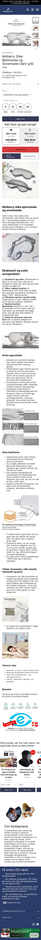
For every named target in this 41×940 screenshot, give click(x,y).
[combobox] (8, 784)
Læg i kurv (9, 790)
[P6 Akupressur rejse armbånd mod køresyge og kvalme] (8, 758)
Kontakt (7, 918)
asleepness (7, 53)
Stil (4, 91)
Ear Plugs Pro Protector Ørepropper (20, 930)
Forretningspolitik (13, 911)
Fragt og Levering (11, 84)
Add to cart (20, 149)
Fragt (12, 75)
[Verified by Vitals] (23, 934)
